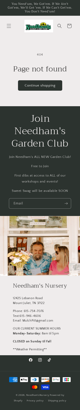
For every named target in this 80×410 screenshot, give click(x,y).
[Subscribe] (66, 203)
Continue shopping (40, 85)
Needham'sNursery (37, 395)
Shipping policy (57, 400)
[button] (9, 26)
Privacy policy (35, 400)
